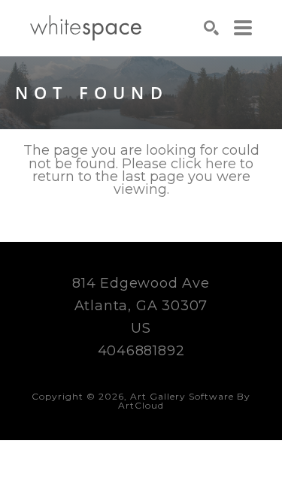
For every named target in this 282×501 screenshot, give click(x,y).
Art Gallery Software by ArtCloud (184, 401)
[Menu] (243, 27)
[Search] (211, 27)
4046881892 (141, 351)
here (220, 163)
